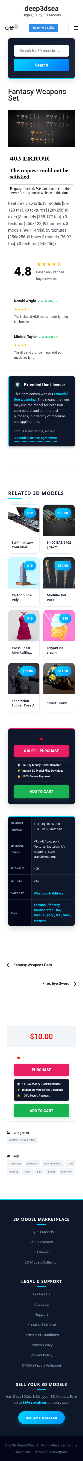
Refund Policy (41, 1355)
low (58, 910)
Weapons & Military (48, 893)
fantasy (54, 905)
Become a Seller (43, 27)
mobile (39, 915)
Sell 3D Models (41, 1242)
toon (66, 915)
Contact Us (41, 1294)
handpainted (43, 910)
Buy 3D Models (41, 1231)
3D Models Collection (42, 1262)
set (58, 915)
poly (50, 915)
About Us (41, 1304)
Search (41, 65)
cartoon (40, 905)
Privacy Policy (42, 1345)
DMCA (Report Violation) (41, 1365)
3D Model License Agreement (35, 438)
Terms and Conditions (41, 1334)
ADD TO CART (41, 791)
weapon (40, 920)
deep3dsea (42, 8)
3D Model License (41, 1324)
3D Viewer (41, 1252)
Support (41, 1314)
